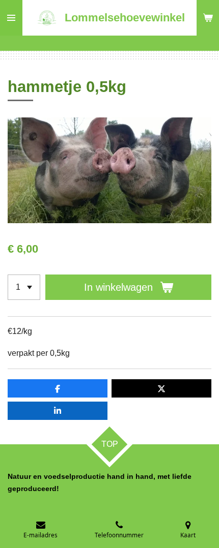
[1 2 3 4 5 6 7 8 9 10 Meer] (24, 287)
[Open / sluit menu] (11, 18)
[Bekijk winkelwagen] (208, 18)
